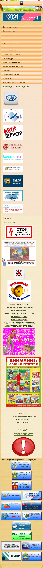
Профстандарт (8, 59)
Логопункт (6, 70)
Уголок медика (8, 47)
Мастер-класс (7, 78)
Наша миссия (7, 35)
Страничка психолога (10, 51)
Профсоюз (6, 39)
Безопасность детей (10, 27)
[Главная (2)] (11, 105)
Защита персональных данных (13, 66)
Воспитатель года (9, 31)
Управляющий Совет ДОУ (11, 55)
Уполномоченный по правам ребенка (15, 82)
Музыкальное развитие (10, 43)
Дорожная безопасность (11, 74)
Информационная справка (11, 63)
